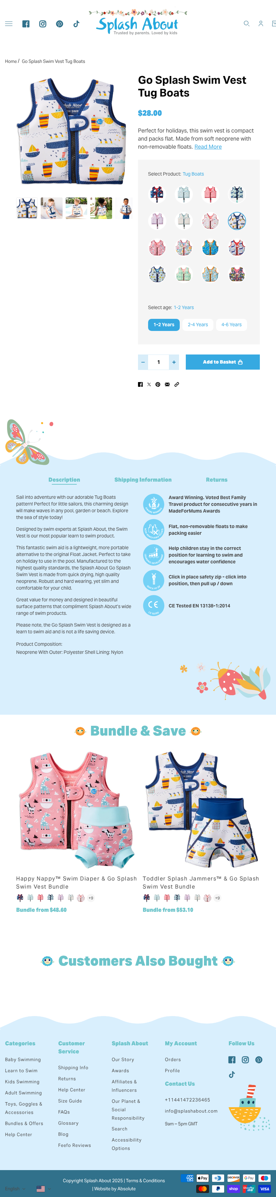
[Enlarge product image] (71, 131)
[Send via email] (167, 384)
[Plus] (174, 362)
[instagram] (43, 23)
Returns (217, 479)
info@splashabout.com (191, 1111)
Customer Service (71, 1047)
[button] (177, 384)
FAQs (64, 1112)
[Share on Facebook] (140, 384)
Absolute (126, 1189)
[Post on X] (149, 384)
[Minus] (143, 362)
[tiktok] (76, 23)
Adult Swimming (23, 1093)
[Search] (246, 23)
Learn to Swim (21, 1071)
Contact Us (180, 1083)
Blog (63, 1134)
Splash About (130, 1043)
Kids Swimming (22, 1082)
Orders (173, 1059)
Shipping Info (73, 1068)
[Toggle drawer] (8, 24)
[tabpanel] (138, 570)
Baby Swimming (23, 1059)
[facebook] (26, 23)
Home (11, 61)
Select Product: (176, 174)
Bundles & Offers (24, 1123)
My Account (181, 1043)
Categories (20, 1043)
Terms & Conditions (145, 1181)
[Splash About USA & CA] (138, 23)
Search (120, 1129)
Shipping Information (143, 479)
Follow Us (241, 1043)
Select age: (171, 307)
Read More (208, 146)
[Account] (261, 23)
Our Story (123, 1059)
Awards (120, 1071)
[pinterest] (60, 23)
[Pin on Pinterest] (158, 384)
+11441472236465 (187, 1100)
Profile (172, 1071)
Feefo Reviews (74, 1145)
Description (64, 479)
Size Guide (70, 1101)
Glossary (68, 1123)
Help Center (18, 1134)
